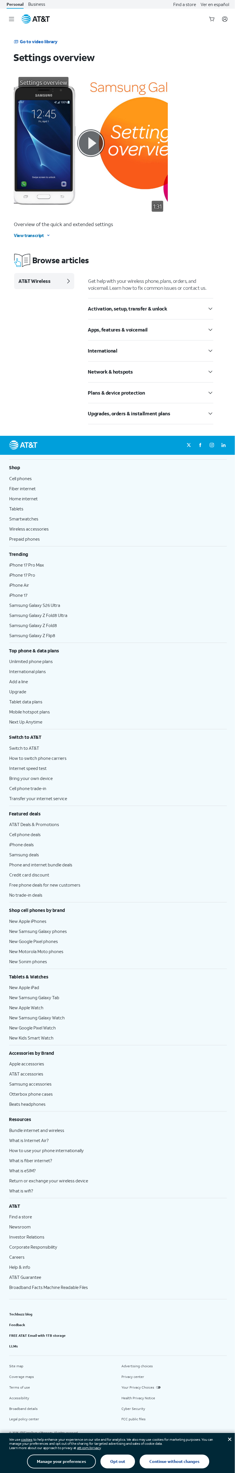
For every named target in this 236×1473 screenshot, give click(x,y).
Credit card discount (29, 875)
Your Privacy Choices (137, 1387)
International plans (27, 671)
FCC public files (133, 1419)
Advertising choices (137, 1366)
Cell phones (20, 478)
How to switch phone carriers (37, 758)
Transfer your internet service (38, 798)
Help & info (19, 1267)
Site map (16, 1366)
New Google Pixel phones (33, 941)
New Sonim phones (28, 961)
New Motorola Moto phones (36, 951)
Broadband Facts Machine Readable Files (48, 1287)
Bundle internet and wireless (36, 1130)
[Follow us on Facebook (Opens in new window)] (200, 445)
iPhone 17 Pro (22, 575)
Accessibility (19, 1398)
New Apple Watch (26, 1007)
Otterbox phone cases (31, 1094)
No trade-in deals (25, 895)
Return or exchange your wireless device (48, 1181)
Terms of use (19, 1387)
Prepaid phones (24, 539)
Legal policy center (24, 1419)
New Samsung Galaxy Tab (34, 997)
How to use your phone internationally (46, 1150)
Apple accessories (26, 1064)
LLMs (13, 1346)
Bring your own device (31, 778)
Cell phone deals (25, 834)
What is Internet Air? (29, 1140)
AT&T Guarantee (25, 1277)
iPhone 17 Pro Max (26, 565)
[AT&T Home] (35, 19)
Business (36, 4)
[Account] (224, 19)
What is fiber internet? (30, 1160)
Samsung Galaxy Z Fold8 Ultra (38, 615)
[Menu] (11, 19)
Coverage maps (21, 1376)
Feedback (17, 1325)
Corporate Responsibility (33, 1247)
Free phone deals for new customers (44, 885)
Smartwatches (23, 519)
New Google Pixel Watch (32, 1028)
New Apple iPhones (27, 921)
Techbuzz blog (20, 1314)
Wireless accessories (29, 529)
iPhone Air (19, 585)
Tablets (16, 509)
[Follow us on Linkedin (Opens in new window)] (223, 445)
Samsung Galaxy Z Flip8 (32, 635)
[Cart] (211, 19)
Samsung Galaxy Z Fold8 (33, 625)
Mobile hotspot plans (29, 712)
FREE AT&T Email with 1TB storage (37, 1335)
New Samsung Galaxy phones (38, 931)
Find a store (184, 4)
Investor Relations (26, 1237)
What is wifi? (21, 1191)
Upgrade (17, 691)
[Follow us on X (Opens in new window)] (188, 445)
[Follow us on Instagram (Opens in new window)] (211, 445)
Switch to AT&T (24, 748)
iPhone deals (21, 844)
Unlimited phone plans (31, 661)
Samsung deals (24, 854)
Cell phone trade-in (27, 788)
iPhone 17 (18, 595)
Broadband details (23, 1408)
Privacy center (132, 1376)
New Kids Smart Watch (31, 1038)
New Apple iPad (24, 987)
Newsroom (20, 1227)
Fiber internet (22, 488)
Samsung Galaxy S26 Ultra (34, 605)
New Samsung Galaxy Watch (37, 1018)
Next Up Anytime (25, 722)
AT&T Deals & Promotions (34, 824)
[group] (118, 467)
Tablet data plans (25, 702)
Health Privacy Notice (138, 1398)
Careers (16, 1257)
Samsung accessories (30, 1084)
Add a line (18, 681)
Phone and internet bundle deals (40, 865)
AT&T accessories (26, 1074)
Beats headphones (27, 1104)
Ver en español (215, 4)
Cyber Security (133, 1408)
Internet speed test (28, 768)
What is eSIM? (22, 1170)
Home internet (23, 498)
